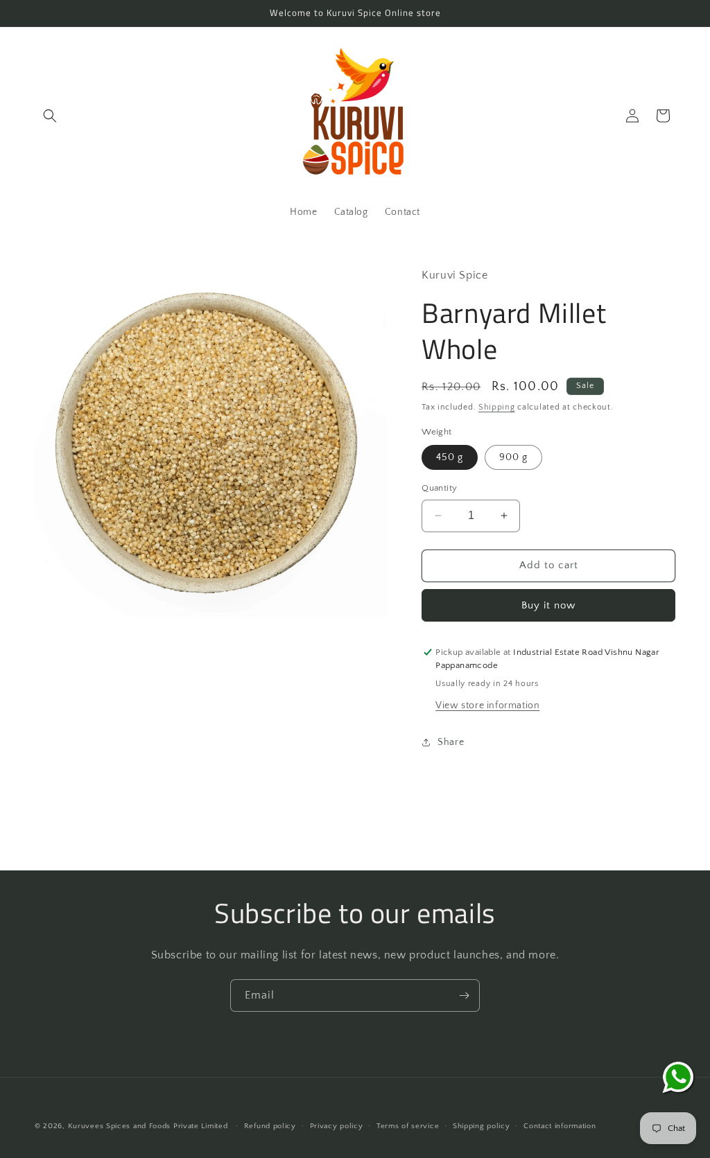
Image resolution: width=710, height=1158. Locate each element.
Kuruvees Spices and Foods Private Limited (148, 1126)
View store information (487, 705)
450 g (449, 457)
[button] (50, 115)
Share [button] (451, 742)
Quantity (439, 488)
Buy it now (548, 605)
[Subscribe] (464, 995)
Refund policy (270, 1126)
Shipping (496, 407)
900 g (513, 457)
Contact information (559, 1126)
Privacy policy (336, 1126)
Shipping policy (481, 1126)
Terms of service (407, 1126)
